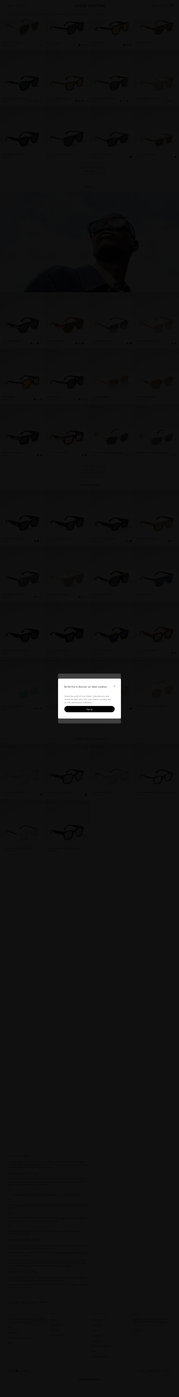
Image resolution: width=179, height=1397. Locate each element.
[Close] (114, 686)
